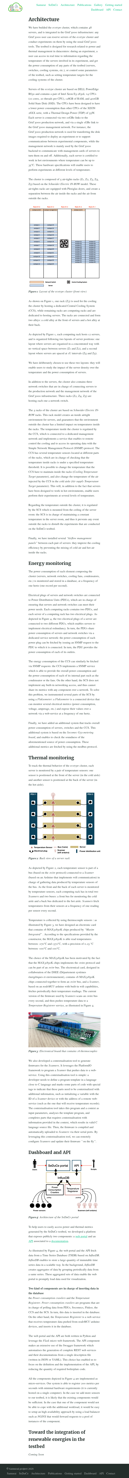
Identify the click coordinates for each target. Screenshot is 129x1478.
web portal (81, 1236)
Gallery (98, 5)
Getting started (113, 5)
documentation (59, 1241)
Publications (84, 5)
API (108, 9)
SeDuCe (53, 5)
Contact (117, 9)
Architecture (68, 5)
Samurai (41, 5)
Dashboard (97, 9)
